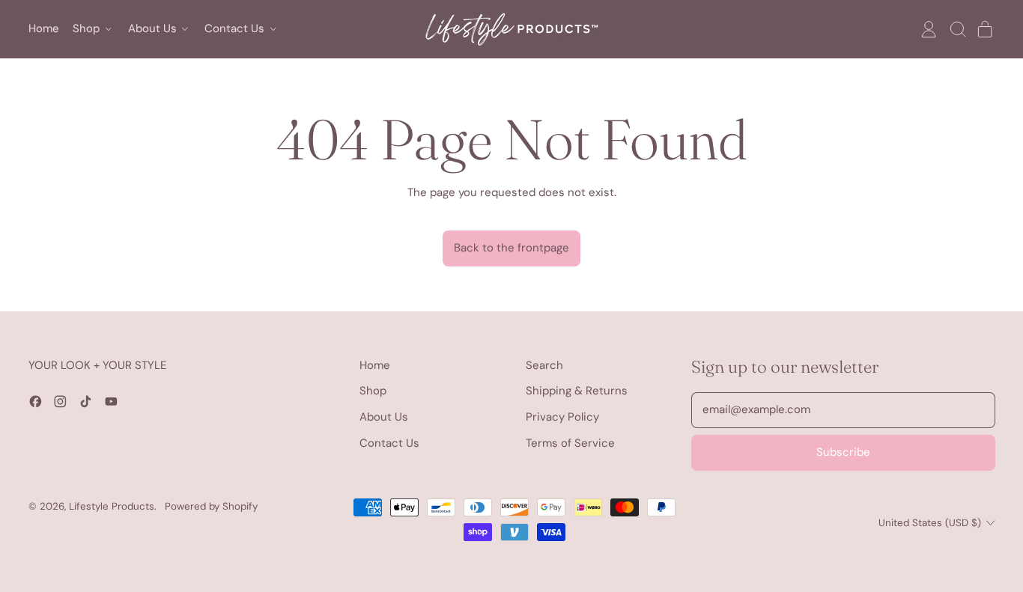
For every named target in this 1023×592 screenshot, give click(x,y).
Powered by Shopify (211, 506)
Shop (372, 390)
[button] (957, 29)
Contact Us (389, 443)
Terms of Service (570, 443)
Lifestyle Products (111, 506)
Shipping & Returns (577, 390)
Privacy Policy (562, 416)
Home (43, 28)
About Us (383, 416)
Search (544, 365)
